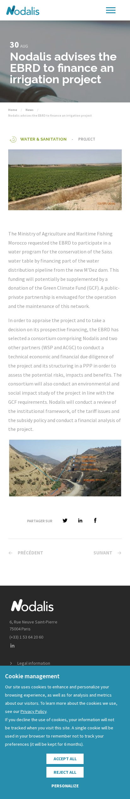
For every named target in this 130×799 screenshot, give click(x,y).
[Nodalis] (22, 10)
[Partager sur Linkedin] (80, 520)
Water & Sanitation (43, 139)
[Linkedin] (12, 646)
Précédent (30, 553)
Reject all (65, 772)
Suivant (102, 553)
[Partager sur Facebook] (95, 520)
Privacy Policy (33, 711)
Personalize (65, 786)
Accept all (65, 758)
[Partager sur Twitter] (65, 520)
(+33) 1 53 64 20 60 (26, 637)
